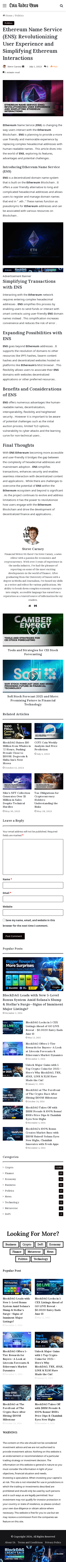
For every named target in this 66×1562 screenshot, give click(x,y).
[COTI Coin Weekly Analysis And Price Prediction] (48, 731)
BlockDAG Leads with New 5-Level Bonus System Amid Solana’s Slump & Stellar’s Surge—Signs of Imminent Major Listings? (33, 1002)
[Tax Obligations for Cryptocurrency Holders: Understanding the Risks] (48, 781)
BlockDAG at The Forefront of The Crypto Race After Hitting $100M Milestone (43, 1093)
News (8, 1196)
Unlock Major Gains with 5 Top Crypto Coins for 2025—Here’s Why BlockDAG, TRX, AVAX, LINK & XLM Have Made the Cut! (43, 1072)
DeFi (7, 1213)
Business (10, 1184)
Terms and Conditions (30, 1542)
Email (7, 893)
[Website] (30, 606)
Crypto (9, 1167)
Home (8, 15)
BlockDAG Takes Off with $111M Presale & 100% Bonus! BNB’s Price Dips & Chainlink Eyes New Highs (48, 1412)
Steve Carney (14, 66)
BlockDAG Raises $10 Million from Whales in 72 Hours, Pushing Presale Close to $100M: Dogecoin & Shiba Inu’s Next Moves (17, 753)
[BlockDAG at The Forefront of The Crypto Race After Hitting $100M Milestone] (13, 1095)
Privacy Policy (53, 1542)
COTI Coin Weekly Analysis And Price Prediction (45, 746)
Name (7, 879)
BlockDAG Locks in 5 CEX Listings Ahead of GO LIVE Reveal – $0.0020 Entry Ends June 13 (49, 1306)
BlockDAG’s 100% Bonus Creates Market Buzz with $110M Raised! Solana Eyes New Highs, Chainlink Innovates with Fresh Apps (42, 1136)
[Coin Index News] (23, 5)
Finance (9, 1173)
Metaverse (11, 1208)
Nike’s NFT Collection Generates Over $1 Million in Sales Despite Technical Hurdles (16, 799)
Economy (10, 1179)
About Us (10, 1542)
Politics (19, 15)
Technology (12, 1202)
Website (7, 906)
